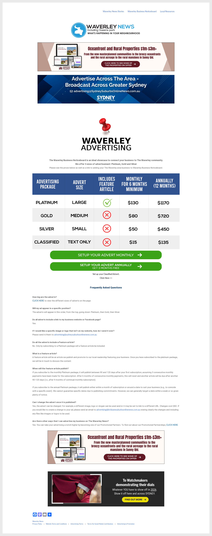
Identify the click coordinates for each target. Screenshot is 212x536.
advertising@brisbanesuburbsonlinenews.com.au (118, 410)
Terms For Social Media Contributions (100, 524)
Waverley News (37, 521)
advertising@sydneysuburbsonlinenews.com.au (75, 335)
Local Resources (167, 11)
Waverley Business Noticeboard (142, 11)
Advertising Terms (77, 524)
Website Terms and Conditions (56, 524)
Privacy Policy (37, 524)
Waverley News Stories (113, 11)
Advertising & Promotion (125, 524)
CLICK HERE (38, 301)
